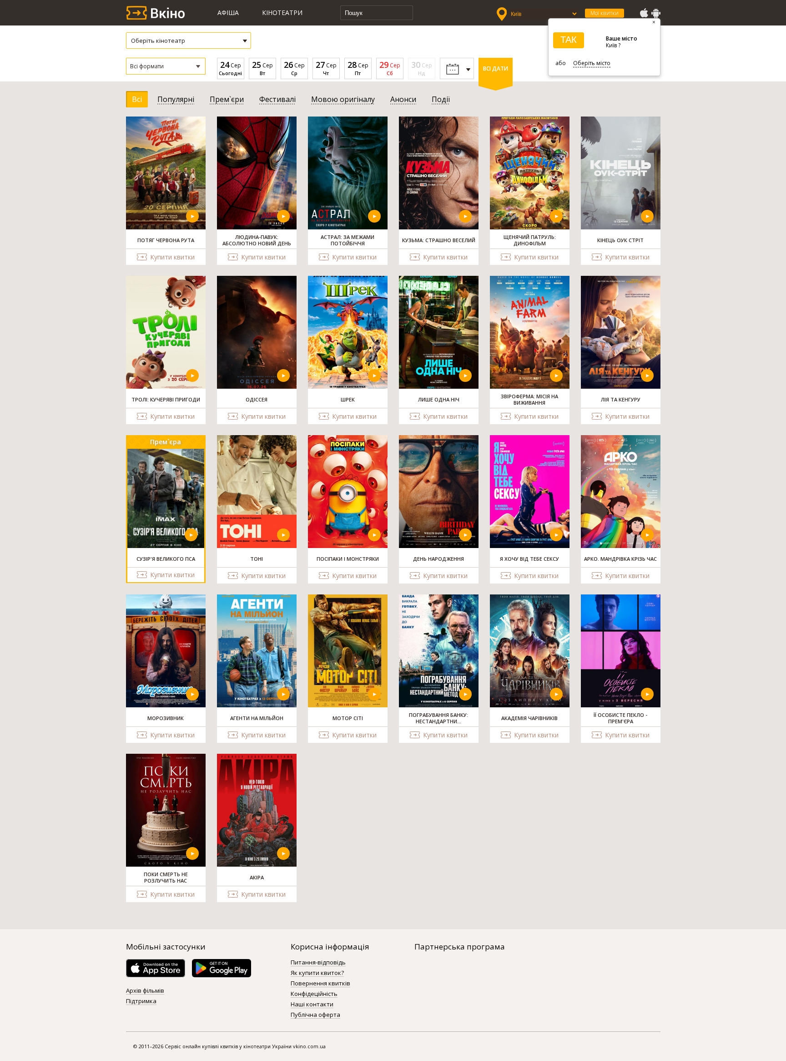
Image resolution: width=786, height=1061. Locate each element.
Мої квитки (604, 13)
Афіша (228, 12)
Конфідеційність (314, 994)
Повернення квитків (320, 983)
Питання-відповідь (318, 962)
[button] (166, 66)
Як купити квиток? (317, 973)
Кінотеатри (282, 12)
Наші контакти (312, 1004)
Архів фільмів (145, 991)
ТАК (568, 40)
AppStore (643, 13)
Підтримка (141, 1001)
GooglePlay (655, 13)
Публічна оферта (315, 1015)
